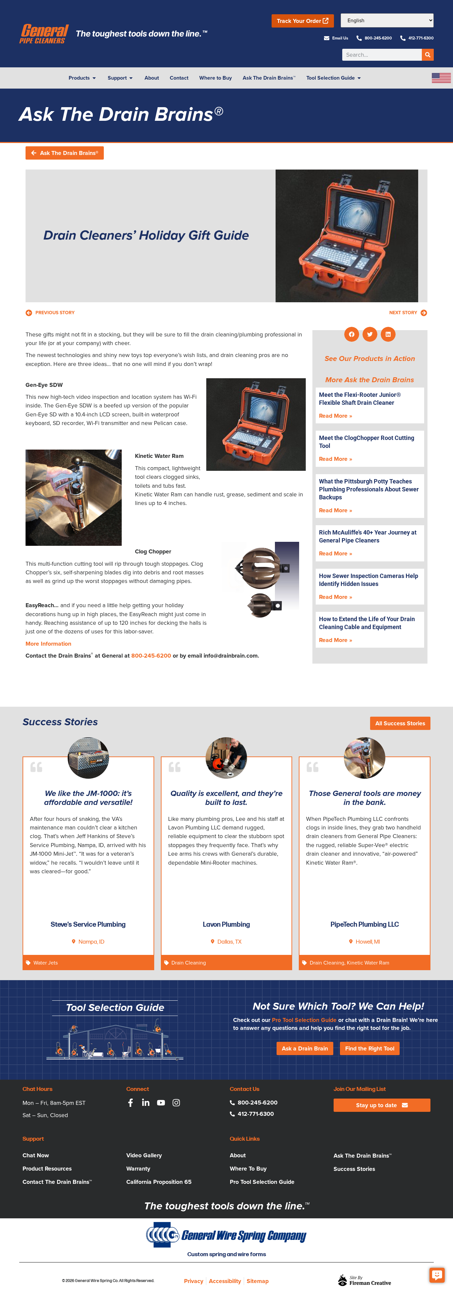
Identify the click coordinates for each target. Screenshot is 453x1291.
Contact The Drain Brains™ (57, 1182)
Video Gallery (144, 1155)
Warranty (138, 1168)
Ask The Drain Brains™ (363, 1155)
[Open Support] (131, 78)
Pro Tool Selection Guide (304, 1020)
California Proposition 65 (159, 1182)
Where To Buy (248, 1168)
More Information (48, 643)
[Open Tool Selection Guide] (359, 78)
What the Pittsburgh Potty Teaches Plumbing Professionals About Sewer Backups (369, 489)
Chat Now (36, 1155)
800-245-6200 (151, 655)
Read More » (335, 415)
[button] (351, 334)
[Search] (428, 55)
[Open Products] (94, 78)
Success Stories (354, 1169)
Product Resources (47, 1168)
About (238, 1155)
